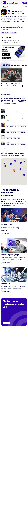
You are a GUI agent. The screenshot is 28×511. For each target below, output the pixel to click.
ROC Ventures (5, 32)
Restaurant (13, 32)
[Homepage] (4, 7)
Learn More (6, 233)
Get (25, 3)
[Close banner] (1, 3)
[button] (14, 170)
